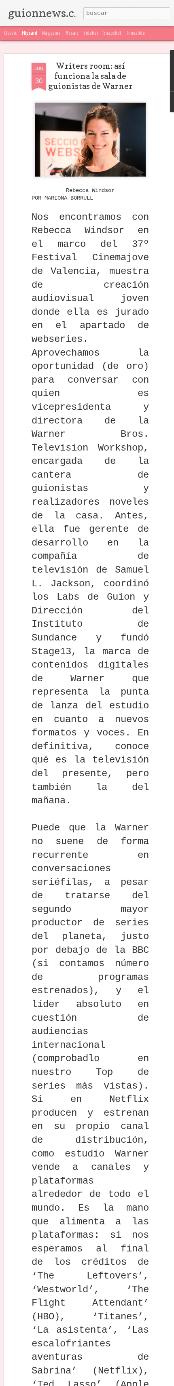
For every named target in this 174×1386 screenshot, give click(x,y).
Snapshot (112, 33)
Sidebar (90, 33)
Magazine (51, 33)
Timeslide (135, 33)
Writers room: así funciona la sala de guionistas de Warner (90, 76)
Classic (10, 33)
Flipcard (29, 33)
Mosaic (72, 33)
